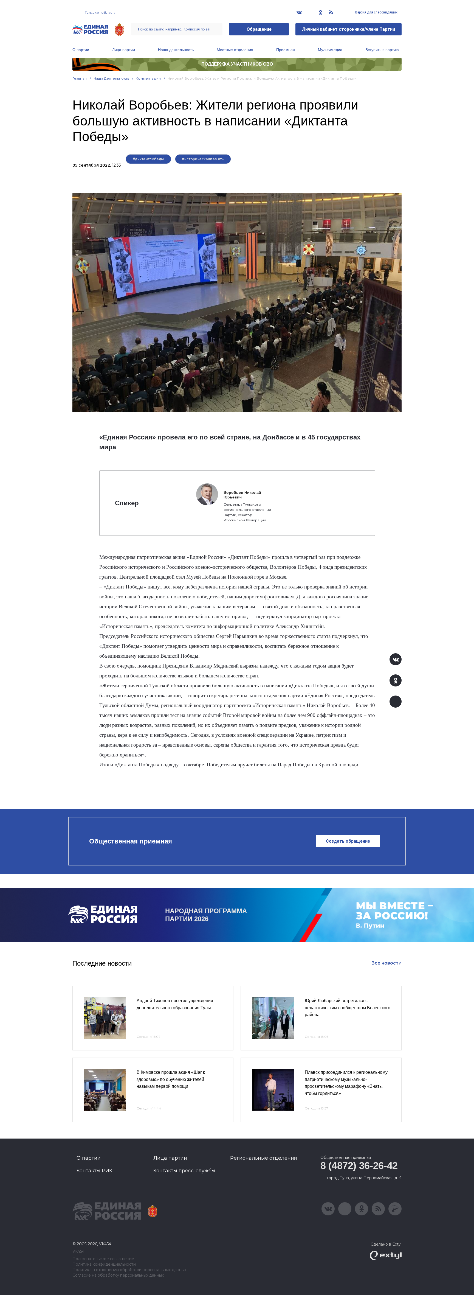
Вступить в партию (382, 49)
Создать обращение (348, 841)
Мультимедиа (330, 49)
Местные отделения (235, 49)
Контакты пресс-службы (184, 1171)
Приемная (285, 49)
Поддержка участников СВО (237, 64)
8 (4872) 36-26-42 (359, 1165)
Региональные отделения (263, 1158)
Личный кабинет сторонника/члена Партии (348, 29)
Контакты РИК (94, 1171)
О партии (80, 49)
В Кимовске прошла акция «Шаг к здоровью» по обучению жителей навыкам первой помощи (171, 1079)
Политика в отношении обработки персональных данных (129, 1270)
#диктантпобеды (148, 159)
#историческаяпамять (203, 159)
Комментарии (148, 78)
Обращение (259, 29)
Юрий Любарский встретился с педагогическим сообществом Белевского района (347, 1007)
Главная (79, 78)
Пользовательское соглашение (103, 1259)
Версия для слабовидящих (375, 12)
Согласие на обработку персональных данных (118, 1275)
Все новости (386, 963)
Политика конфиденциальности (104, 1264)
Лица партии (123, 49)
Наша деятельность (176, 49)
